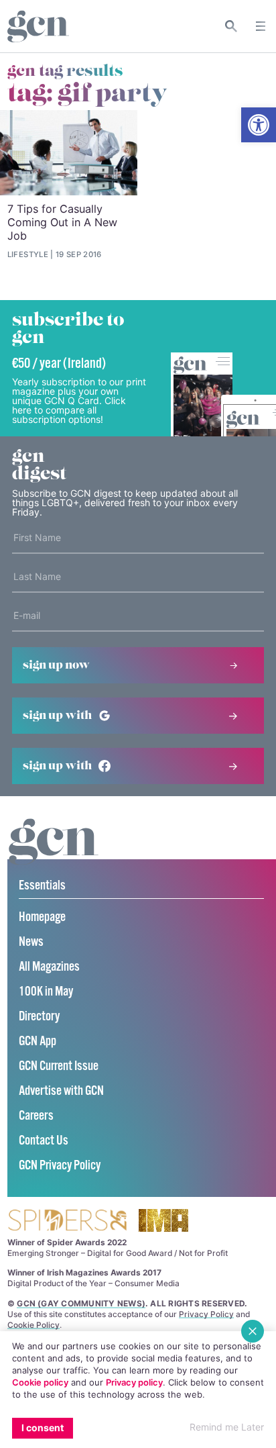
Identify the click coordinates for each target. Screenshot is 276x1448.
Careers (36, 1116)
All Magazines (49, 967)
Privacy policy (134, 1382)
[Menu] (260, 26)
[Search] (231, 26)
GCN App (37, 1041)
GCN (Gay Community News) (81, 1303)
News (31, 942)
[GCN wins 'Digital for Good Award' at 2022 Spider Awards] (67, 1221)
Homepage (42, 917)
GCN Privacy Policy (59, 1165)
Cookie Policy (33, 1325)
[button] (258, 124)
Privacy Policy (206, 1314)
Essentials (42, 886)
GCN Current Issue (58, 1066)
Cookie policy (40, 1382)
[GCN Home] (38, 26)
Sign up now (56, 665)
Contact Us (43, 1140)
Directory (39, 1016)
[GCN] (53, 854)
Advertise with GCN (61, 1091)
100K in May (46, 991)
